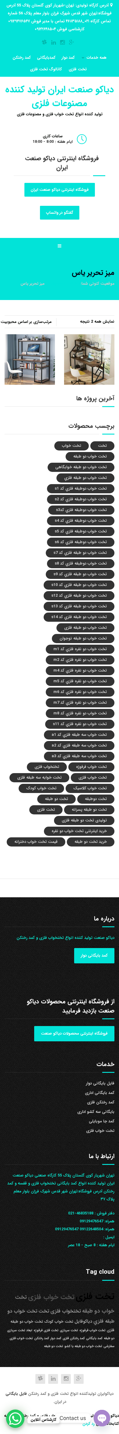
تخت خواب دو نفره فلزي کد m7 (80, 702)
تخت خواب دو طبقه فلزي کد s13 (79, 606)
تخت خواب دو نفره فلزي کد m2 (80, 660)
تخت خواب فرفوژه (91, 767)
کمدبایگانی (46, 57)
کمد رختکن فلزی (100, 1102)
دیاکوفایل (83, 1321)
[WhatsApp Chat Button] (15, 1419)
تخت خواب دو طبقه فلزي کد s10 (79, 585)
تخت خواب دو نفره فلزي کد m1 (80, 649)
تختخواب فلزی (46, 767)
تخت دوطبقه (96, 799)
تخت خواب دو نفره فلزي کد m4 (80, 670)
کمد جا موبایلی (101, 1121)
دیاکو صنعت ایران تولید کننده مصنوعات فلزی (59, 96)
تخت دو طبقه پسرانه (89, 809)
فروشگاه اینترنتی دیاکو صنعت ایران (60, 190)
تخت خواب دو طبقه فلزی (85, 627)
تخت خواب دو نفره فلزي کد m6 (80, 692)
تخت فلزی (78, 69)
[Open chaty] (102, 1418)
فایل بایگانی (16, 1394)
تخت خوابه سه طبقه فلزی (39, 777)
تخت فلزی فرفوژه (46, 1330)
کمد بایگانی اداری (99, 1093)
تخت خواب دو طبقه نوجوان (83, 638)
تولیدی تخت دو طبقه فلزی (84, 820)
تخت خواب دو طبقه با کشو (83, 1346)
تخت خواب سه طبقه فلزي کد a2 (79, 745)
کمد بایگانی (94, 1338)
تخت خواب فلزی (92, 777)
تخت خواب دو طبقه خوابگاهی (81, 467)
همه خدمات (96, 57)
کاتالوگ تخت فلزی (46, 69)
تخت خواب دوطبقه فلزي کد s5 (81, 531)
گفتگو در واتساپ (59, 212)
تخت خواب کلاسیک (90, 788)
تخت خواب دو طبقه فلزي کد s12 (79, 595)
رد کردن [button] (88, 1424)
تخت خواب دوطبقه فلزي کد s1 (81, 488)
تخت (102, 446)
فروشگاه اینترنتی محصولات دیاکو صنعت (74, 1033)
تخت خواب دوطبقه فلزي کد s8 (81, 563)
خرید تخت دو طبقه (90, 842)
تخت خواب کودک (41, 788)
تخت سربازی (69, 1330)
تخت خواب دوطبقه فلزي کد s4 (81, 520)
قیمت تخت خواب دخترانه (36, 842)
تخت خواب (71, 446)
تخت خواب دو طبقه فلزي (85, 478)
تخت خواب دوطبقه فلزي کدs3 (81, 510)
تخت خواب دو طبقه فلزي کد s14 (79, 617)
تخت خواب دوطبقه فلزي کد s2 (81, 499)
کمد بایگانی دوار (94, 955)
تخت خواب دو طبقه (90, 456)
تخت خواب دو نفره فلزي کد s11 (80, 724)
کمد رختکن (22, 57)
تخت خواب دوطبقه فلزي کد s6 (81, 542)
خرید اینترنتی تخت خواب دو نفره (79, 831)
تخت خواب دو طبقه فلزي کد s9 (80, 574)
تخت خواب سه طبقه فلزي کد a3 (79, 756)
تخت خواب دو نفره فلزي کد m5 (80, 681)
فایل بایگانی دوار (100, 1083)
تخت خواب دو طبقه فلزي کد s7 (80, 553)
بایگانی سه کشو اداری (95, 1112)
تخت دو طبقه (56, 799)
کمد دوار (68, 57)
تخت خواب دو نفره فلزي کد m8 (80, 713)
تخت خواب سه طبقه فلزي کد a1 (79, 735)
